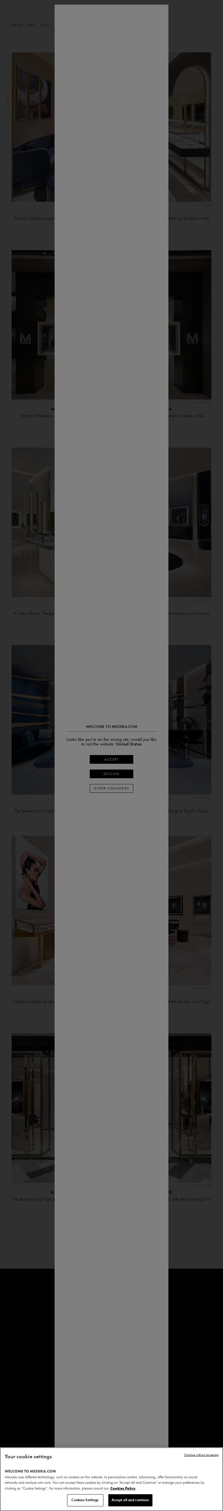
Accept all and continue (130, 1500)
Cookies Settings (84, 1500)
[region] (111, 1479)
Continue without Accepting (201, 1455)
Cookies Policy (123, 1488)
